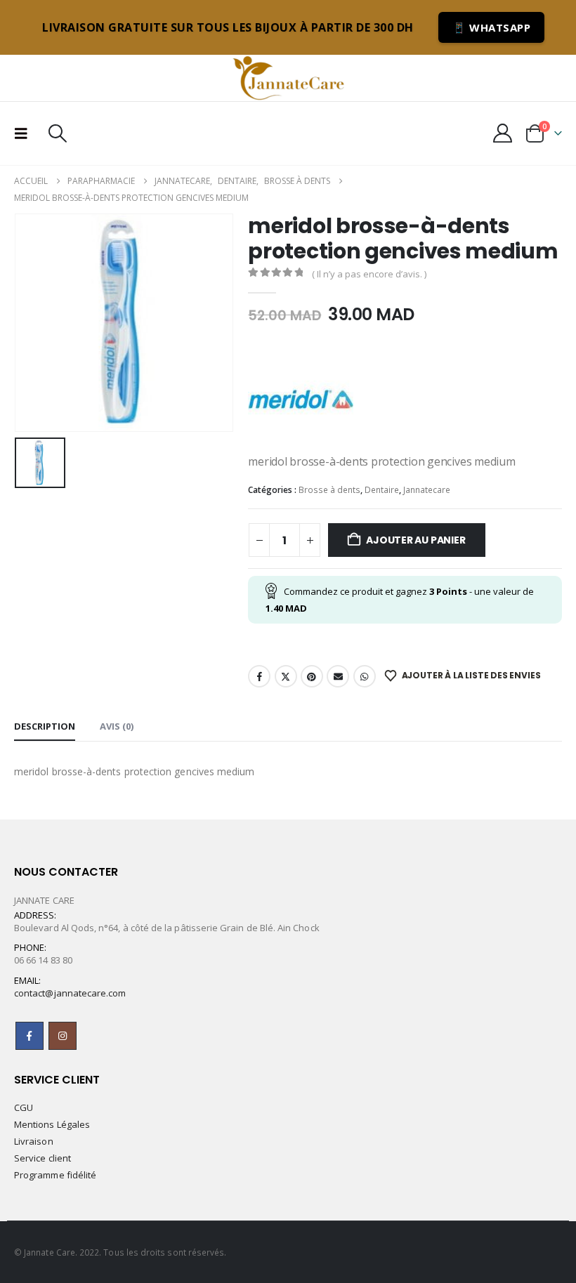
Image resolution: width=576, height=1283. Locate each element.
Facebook (259, 676)
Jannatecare (426, 490)
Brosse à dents (329, 490)
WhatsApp (364, 676)
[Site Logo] (288, 78)
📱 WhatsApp (491, 27)
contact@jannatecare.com (70, 993)
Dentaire (382, 490)
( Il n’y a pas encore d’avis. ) (369, 274)
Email (338, 676)
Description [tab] (44, 726)
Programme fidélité (55, 1175)
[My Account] (503, 133)
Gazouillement (286, 676)
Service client (42, 1158)
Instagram (62, 1036)
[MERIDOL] (300, 399)
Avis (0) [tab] (116, 726)
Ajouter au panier (415, 540)
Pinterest (312, 676)
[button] (25, 133)
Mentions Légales (52, 1124)
